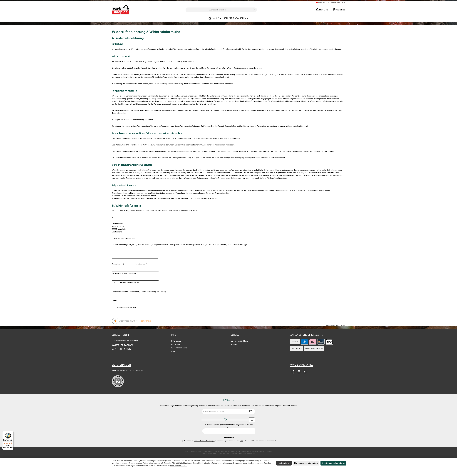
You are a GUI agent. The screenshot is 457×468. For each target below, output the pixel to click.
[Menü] (12, 432)
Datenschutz (176, 341)
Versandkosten (222, 451)
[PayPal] (304, 342)
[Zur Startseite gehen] (121, 10)
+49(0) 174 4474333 (123, 345)
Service (235, 335)
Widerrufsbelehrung (179, 348)
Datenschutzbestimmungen (204, 441)
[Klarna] (312, 342)
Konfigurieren (284, 463)
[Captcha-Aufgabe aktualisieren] (252, 419)
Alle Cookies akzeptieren (333, 463)
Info (173, 335)
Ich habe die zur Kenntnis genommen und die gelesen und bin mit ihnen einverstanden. (230, 441)
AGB (173, 351)
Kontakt (234, 344)
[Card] (321, 342)
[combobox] (218, 9)
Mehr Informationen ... (178, 466)
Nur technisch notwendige (306, 463)
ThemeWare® (250, 453)
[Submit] (250, 411)
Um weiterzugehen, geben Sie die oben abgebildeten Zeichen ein (228, 426)
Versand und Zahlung (239, 341)
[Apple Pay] (329, 342)
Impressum (175, 344)
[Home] (209, 18)
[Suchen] (254, 9)
